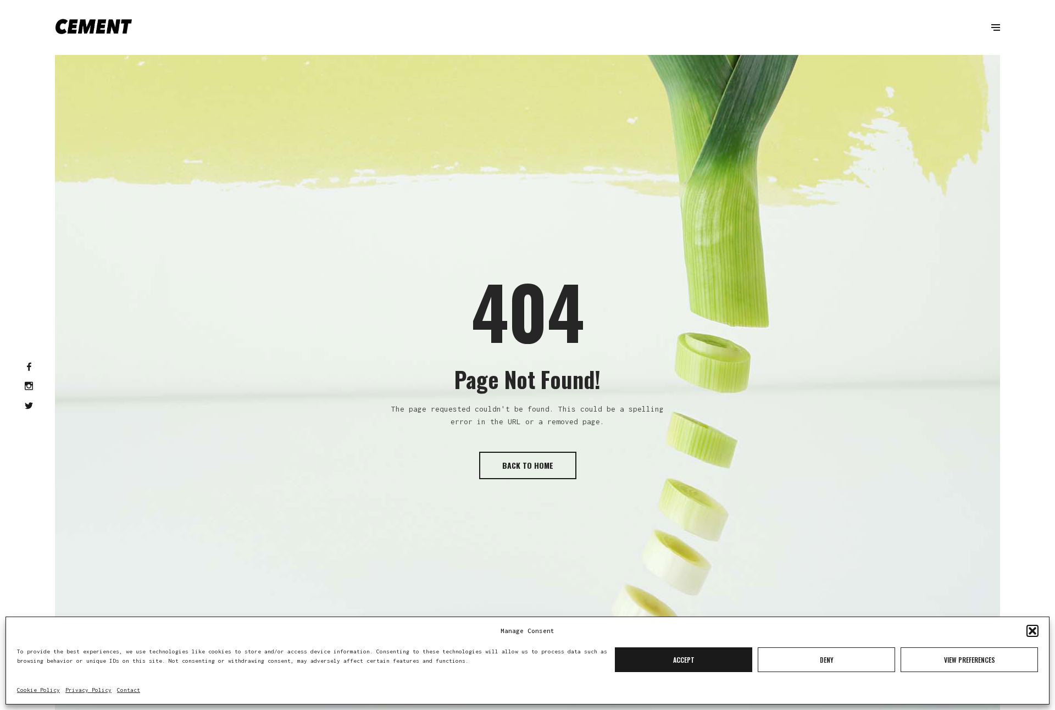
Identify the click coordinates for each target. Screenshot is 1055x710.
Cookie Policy (38, 690)
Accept (684, 659)
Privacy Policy (88, 690)
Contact (128, 690)
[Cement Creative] (93, 27)
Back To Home (527, 465)
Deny (827, 659)
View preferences (969, 659)
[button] (1032, 630)
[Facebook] (29, 367)
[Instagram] (29, 387)
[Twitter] (29, 406)
